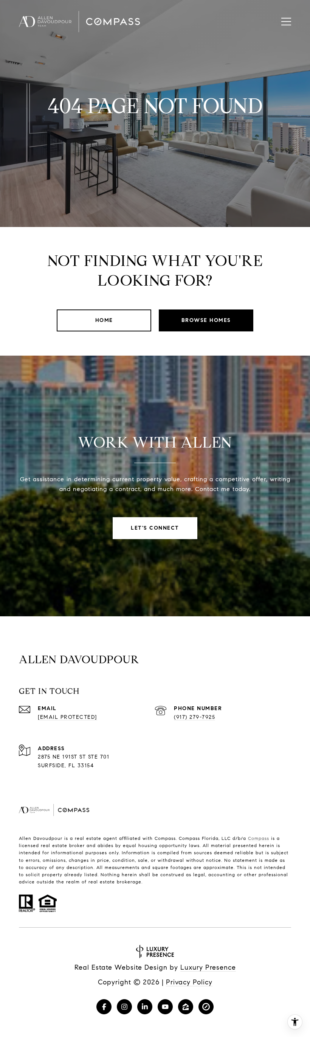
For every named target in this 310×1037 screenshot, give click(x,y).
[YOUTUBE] (165, 1006)
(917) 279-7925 (194, 717)
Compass (258, 838)
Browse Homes (206, 320)
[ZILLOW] (185, 1006)
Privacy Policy (189, 982)
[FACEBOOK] (104, 1006)
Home (104, 320)
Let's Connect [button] (155, 528)
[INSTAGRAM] (124, 1006)
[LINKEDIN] (144, 1006)
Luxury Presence (208, 967)
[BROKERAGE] (206, 1006)
